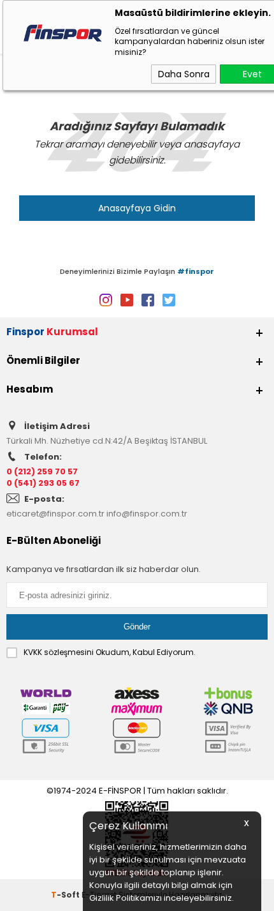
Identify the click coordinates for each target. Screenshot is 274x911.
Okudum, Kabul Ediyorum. (110, 652)
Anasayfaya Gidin (137, 208)
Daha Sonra (184, 74)
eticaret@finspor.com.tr (55, 513)
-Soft (66, 894)
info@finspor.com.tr (146, 513)
